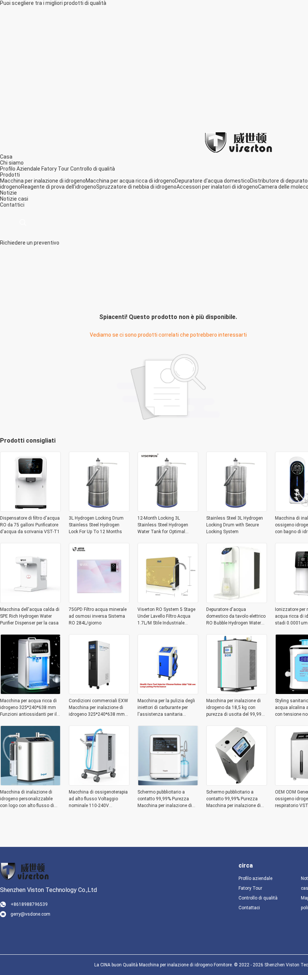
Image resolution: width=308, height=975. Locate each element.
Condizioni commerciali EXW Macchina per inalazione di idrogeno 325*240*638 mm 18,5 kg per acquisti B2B (98, 708)
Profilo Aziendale (20, 169)
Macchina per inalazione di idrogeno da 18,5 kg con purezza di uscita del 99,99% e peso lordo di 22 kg (235, 708)
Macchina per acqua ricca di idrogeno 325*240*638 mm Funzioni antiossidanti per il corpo (28, 708)
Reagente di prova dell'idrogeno (58, 187)
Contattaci (249, 907)
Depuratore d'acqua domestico (212, 181)
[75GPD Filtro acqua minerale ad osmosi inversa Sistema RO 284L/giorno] (99, 601)
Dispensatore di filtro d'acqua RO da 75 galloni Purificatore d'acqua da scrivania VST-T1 (30, 524)
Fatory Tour (55, 169)
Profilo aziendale (255, 878)
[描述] (23, 223)
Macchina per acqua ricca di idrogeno (130, 181)
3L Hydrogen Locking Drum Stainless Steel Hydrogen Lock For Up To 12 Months (96, 524)
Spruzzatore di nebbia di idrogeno (136, 187)
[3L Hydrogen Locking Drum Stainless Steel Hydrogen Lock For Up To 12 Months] (99, 509)
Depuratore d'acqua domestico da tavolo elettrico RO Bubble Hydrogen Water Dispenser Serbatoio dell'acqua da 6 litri (236, 616)
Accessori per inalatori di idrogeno (217, 187)
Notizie (8, 199)
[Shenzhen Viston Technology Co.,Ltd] (238, 142)
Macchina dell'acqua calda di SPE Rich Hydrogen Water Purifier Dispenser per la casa (29, 616)
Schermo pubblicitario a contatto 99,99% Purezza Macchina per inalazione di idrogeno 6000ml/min (164, 799)
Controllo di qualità (92, 169)
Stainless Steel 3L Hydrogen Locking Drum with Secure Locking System (234, 524)
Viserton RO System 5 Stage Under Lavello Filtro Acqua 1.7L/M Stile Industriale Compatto (166, 616)
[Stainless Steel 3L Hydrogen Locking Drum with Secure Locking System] (237, 509)
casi (23, 199)
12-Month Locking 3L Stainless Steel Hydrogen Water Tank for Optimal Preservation (162, 525)
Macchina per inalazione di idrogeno (43, 181)
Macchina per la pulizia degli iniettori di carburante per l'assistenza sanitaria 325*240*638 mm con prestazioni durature (166, 708)
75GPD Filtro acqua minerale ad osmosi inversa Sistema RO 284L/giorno (98, 616)
